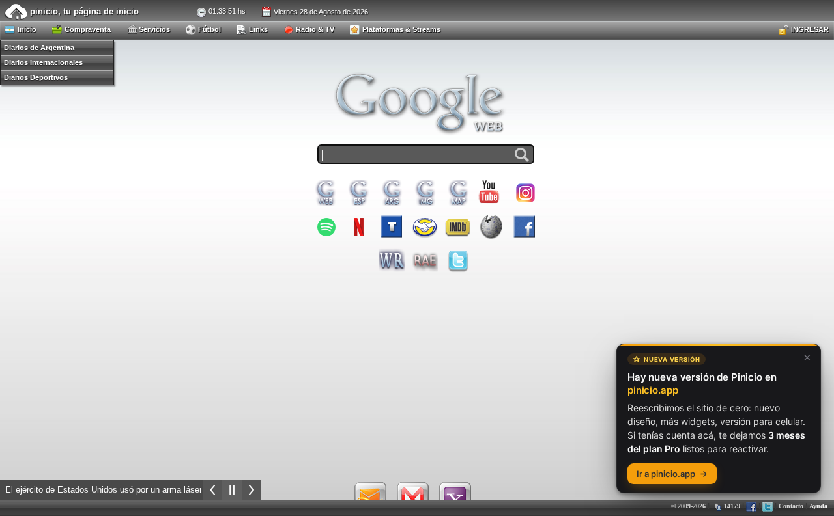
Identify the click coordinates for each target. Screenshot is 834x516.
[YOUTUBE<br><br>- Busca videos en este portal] (491, 192)
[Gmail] (412, 496)
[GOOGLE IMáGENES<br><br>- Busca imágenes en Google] (424, 193)
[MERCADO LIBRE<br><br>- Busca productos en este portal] (424, 226)
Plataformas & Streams (400, 29)
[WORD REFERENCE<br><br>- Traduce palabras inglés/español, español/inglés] (391, 260)
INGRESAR (809, 29)
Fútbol (208, 29)
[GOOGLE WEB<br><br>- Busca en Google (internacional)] (325, 193)
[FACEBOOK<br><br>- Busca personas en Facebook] (524, 226)
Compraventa (87, 29)
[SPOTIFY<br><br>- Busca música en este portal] (325, 226)
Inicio (26, 29)
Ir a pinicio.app (666, 473)
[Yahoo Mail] (455, 496)
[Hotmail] (370, 496)
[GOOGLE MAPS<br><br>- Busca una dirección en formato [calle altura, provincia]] (458, 193)
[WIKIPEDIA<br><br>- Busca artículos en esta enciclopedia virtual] (491, 226)
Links (257, 29)
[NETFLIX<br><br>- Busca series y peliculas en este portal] (358, 226)
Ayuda (818, 505)
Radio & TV (314, 29)
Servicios (153, 29)
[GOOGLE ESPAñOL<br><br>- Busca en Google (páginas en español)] (358, 193)
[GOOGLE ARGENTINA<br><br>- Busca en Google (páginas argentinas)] (391, 193)
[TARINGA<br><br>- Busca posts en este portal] (391, 226)
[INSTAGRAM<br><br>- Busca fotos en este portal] (524, 193)
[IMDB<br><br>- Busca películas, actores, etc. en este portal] (458, 226)
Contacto (791, 505)
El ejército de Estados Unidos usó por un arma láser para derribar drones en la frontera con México (191, 490)
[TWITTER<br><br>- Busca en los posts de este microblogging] (458, 260)
